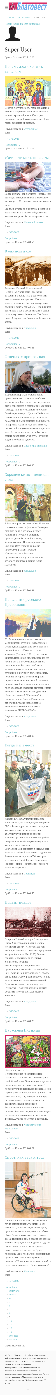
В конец (13, 1339)
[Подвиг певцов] (28, 921)
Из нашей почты (33, 222)
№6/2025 (14, 138)
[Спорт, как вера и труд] (28, 1189)
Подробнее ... (12, 144)
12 (10, 1328)
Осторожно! (30, 128)
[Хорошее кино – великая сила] (28, 502)
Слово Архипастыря (35, 445)
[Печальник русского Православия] (28, 622)
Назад (12, 1294)
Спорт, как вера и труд (24, 1157)
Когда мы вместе (20, 745)
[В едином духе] (28, 270)
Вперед (13, 1335)
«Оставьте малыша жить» (27, 157)
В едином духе (18, 251)
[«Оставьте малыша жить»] (28, 176)
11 (10, 1324)
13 (10, 1331)
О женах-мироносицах (25, 356)
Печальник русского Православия (23, 602)
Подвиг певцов (18, 902)
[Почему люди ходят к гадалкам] (28, 90)
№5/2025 (14, 337)
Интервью (29, 1271)
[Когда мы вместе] (28, 783)
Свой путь (29, 873)
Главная (9, 17)
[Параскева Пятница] (28, 1051)
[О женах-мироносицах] (28, 376)
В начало (14, 1290)
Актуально (24, 17)
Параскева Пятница (22, 1030)
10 (10, 1320)
